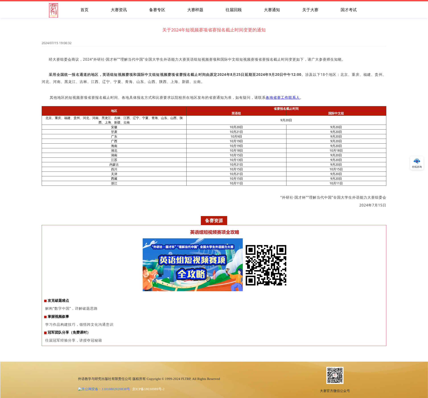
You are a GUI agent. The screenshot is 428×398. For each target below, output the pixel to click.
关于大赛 (310, 9)
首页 (84, 9)
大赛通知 (272, 9)
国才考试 (349, 9)
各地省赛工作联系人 (283, 97)
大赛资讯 (119, 9)
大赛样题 (195, 9)
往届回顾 (234, 9)
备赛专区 (157, 9)
